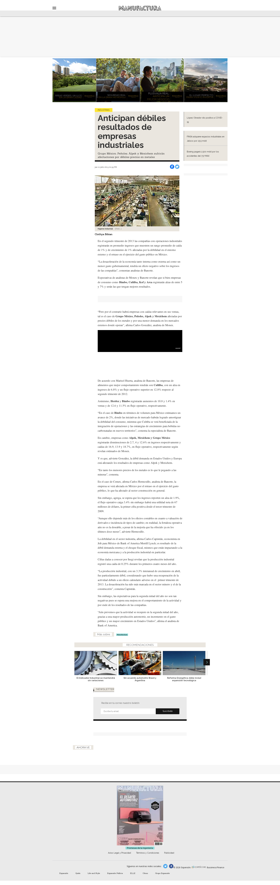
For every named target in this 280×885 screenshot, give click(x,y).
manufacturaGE (165, 866)
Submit (167, 711)
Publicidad (169, 853)
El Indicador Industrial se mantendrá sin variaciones (96, 679)
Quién (77, 873)
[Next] (206, 662)
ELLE (132, 873)
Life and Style (94, 873)
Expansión (63, 873)
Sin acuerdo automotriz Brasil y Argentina (140, 679)
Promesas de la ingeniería (140, 848)
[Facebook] (172, 167)
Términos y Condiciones (147, 853)
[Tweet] (177, 167)
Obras (145, 873)
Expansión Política (115, 873)
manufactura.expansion (171, 866)
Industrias (104, 110)
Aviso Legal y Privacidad (119, 853)
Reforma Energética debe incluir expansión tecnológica (184, 679)
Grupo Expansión (162, 873)
